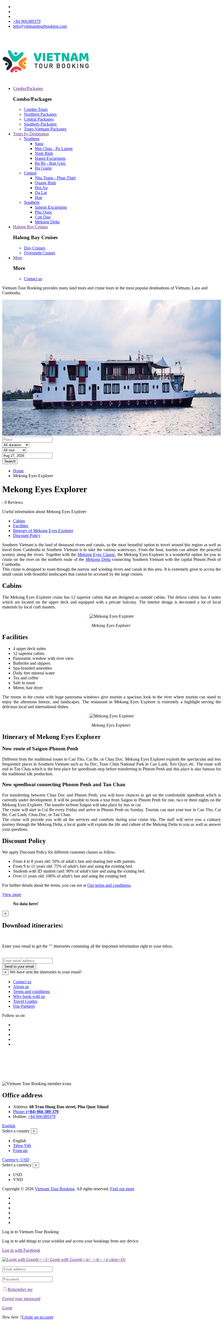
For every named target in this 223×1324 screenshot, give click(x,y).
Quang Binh (45, 182)
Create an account (37, 1317)
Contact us (33, 278)
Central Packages (39, 119)
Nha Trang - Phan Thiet (55, 178)
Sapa (39, 143)
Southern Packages (40, 124)
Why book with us (29, 996)
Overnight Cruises (39, 253)
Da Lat (41, 192)
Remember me (20, 1289)
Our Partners (24, 1006)
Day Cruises (34, 248)
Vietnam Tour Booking (55, 1188)
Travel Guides (25, 1001)
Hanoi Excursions (50, 158)
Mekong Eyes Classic (96, 554)
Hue (38, 197)
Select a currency (17, 1165)
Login (7, 1308)
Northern (31, 138)
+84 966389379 (27, 21)
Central (30, 173)
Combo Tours (36, 109)
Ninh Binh (44, 153)
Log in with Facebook (21, 1250)
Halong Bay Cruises (30, 226)
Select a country (16, 1131)
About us (21, 986)
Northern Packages (40, 114)
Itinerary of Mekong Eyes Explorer (43, 530)
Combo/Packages (28, 88)
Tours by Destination (31, 134)
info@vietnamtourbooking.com (40, 26)
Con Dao (43, 217)
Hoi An (41, 187)
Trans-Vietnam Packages (45, 129)
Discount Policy (27, 535)
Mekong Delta (47, 222)
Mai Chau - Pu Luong (54, 148)
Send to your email (19, 966)
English (8, 1125)
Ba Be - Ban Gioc (50, 163)
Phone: (35, 1111)
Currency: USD (15, 1159)
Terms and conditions (31, 991)
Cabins (19, 521)
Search (10, 461)
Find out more (122, 1188)
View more (11, 894)
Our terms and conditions (109, 885)
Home (18, 471)
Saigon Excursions (51, 207)
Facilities (20, 525)
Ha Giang (43, 168)
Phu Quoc (43, 212)
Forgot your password (21, 1298)
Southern (31, 202)
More (17, 257)
